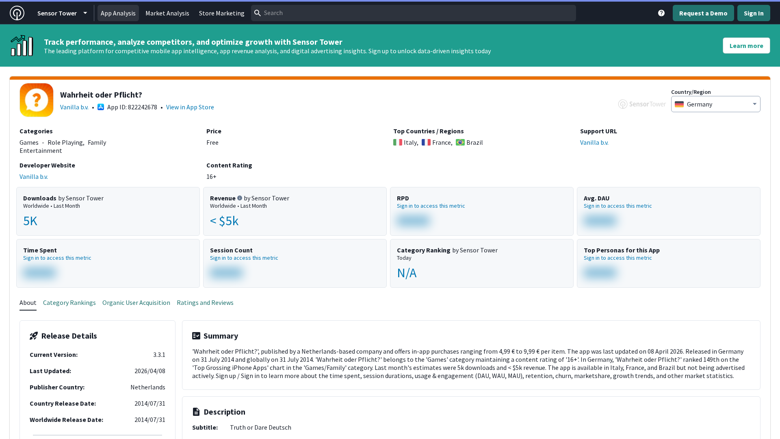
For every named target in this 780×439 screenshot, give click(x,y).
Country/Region (691, 92)
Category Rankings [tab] (69, 302)
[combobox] (413, 13)
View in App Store (190, 107)
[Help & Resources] (661, 13)
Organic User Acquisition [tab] (136, 302)
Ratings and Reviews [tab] (205, 302)
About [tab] (28, 302)
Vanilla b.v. (74, 107)
